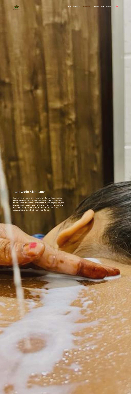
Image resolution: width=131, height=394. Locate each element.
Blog (102, 6)
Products (96, 6)
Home (69, 6)
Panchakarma (86, 6)
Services (75, 6)
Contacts (108, 6)
